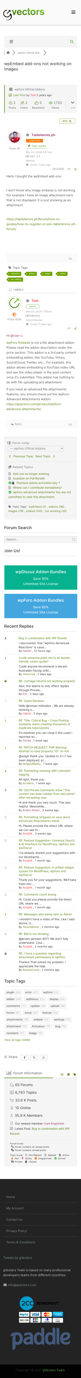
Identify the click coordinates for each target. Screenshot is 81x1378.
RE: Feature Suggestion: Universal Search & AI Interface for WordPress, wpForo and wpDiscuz (47, 844)
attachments (14, 1019)
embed (62, 273)
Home (10, 1197)
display (54, 999)
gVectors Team (54, 1370)
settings (59, 1019)
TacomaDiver (31, 926)
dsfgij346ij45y (32, 763)
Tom (33, 95)
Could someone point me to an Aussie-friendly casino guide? (45, 659)
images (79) (16, 511)
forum (10, 1012)
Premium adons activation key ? (38, 483)
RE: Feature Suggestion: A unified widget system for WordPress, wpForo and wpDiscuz (46, 871)
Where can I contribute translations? (37, 487)
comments (13, 1005)
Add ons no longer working (31, 473)
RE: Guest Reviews (31, 701)
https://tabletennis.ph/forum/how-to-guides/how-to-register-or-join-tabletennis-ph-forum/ (41, 224)
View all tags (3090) (17, 1039)
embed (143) (34, 511)
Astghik (27, 833)
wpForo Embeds (18, 343)
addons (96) (57, 506)
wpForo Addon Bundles (40, 606)
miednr (27, 650)
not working (16, 279)
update (35, 1005)
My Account (14, 1208)
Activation (38, 1026)
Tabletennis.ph (43, 135)
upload (54, 1005)
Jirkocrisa (29, 674)
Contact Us (14, 1219)
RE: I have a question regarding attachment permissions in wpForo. (42, 955)
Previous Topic (22, 456)
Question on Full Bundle (29, 478)
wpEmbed (15, 273)
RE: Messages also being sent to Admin (45, 914)
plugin (10, 992)
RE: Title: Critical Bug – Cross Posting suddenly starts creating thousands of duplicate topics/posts (44, 724)
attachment (13, 1026)
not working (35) (56, 511)
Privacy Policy (16, 1231)
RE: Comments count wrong (37, 894)
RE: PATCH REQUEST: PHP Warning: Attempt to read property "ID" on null (44, 749)
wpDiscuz (32, 999)
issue (28, 1012)
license (47, 1012)
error (28, 992)
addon (10, 999)
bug (57, 1026)
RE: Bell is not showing (34, 934)
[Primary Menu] (73, 12)
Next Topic (44, 456)
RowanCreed (31, 969)
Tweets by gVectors (17, 1258)
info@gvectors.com (22, 1285)
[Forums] (8, 52)
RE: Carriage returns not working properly (47, 681)
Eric (25, 693)
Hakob (27, 713)
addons (32, 273)
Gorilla (27, 740)
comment (12, 1033)
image (33, 1033)
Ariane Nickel (31, 810)
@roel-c (16, 336)
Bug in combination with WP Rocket (43, 638)
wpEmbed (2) (38, 506)
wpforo (48, 992)
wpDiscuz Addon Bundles (40, 577)
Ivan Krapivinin (54, 1123)
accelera (28, 783)
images (47, 273)
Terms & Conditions (20, 1242)
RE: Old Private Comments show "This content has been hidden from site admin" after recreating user (47, 793)
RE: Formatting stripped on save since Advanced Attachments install (44, 819)
